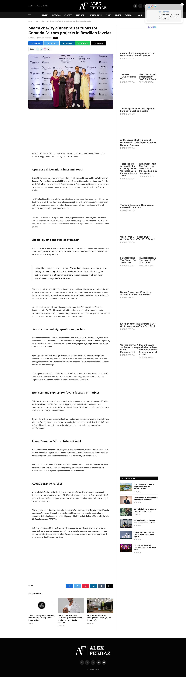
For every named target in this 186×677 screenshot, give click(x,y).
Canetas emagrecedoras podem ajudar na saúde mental (146, 387)
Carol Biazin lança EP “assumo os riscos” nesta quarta (145, 399)
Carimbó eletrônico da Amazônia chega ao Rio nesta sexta (145, 436)
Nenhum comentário (45, 38)
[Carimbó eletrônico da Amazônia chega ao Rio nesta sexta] (126, 437)
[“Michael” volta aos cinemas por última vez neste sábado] (126, 412)
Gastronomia (96, 15)
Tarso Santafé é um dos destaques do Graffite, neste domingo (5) (99, 617)
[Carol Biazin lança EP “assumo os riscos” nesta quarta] (126, 401)
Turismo (129, 15)
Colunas (80, 15)
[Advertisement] (71, 131)
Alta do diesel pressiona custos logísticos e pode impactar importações (41, 617)
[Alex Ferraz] (93, 6)
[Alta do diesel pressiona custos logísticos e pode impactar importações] (41, 605)
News (55, 38)
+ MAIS (139, 15)
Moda (108, 15)
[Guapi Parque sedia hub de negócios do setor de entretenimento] (126, 376)
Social (118, 15)
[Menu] (29, 15)
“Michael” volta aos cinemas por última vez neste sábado (144, 410)
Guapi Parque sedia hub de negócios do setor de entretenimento (144, 375)
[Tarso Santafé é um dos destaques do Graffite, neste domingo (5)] (100, 605)
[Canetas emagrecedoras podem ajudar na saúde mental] (126, 389)
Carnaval (56, 15)
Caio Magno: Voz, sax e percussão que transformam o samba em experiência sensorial (71, 619)
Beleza (45, 15)
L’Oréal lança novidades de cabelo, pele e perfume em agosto (144, 423)
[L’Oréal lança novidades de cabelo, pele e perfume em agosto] (126, 424)
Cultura (68, 15)
